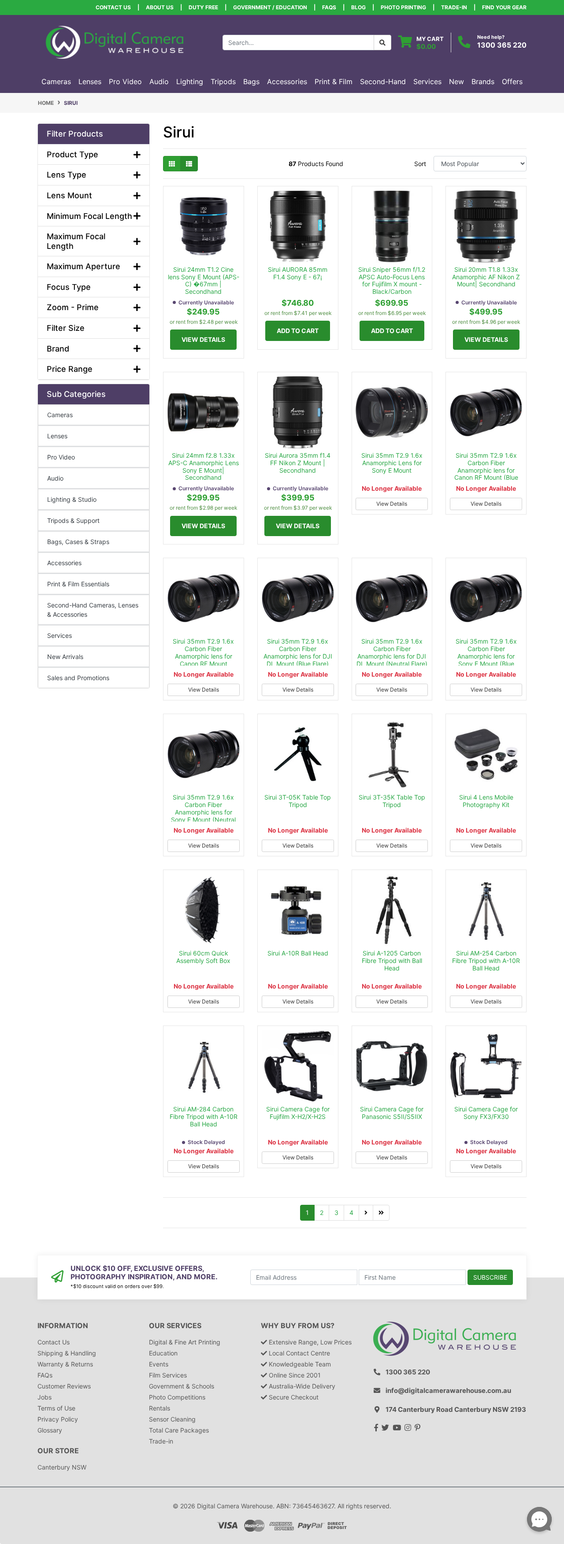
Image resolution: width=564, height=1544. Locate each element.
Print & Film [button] (333, 81)
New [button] (456, 81)
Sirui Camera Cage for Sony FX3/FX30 (486, 1112)
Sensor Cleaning (172, 1419)
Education (163, 1353)
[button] (94, 134)
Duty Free (203, 7)
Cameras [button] (56, 81)
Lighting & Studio (71, 499)
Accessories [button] (287, 81)
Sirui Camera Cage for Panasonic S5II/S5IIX (391, 1112)
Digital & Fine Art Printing (184, 1342)
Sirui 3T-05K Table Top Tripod (297, 800)
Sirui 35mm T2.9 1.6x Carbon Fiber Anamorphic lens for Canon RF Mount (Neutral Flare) (203, 655)
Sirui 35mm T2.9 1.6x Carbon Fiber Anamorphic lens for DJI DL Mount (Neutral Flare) (391, 652)
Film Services (168, 1375)
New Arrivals (65, 656)
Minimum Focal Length (89, 216)
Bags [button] (251, 81)
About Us (160, 7)
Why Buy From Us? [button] (297, 1326)
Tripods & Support (73, 520)
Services (59, 635)
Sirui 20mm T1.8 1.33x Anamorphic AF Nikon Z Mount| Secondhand (486, 277)
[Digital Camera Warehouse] (114, 41)
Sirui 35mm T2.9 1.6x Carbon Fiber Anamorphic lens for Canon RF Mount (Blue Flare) (486, 470)
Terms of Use (56, 1408)
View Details (203, 339)
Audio (55, 478)
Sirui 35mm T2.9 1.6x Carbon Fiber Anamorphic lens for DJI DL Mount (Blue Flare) (297, 652)
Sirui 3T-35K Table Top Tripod (392, 800)
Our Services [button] (175, 1326)
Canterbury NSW (61, 1467)
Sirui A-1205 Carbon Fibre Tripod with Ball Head (392, 960)
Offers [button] (512, 81)
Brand (58, 348)
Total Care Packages (179, 1430)
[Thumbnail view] (172, 163)
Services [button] (427, 81)
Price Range (70, 369)
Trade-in (161, 1441)
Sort (420, 163)
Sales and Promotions (78, 677)
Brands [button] (482, 81)
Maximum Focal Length (76, 241)
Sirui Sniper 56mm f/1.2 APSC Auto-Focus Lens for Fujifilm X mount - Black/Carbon (391, 280)
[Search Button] (382, 42)
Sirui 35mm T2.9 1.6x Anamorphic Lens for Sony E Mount (392, 463)
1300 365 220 (502, 45)
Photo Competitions (177, 1397)
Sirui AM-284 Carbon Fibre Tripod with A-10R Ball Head (203, 1116)
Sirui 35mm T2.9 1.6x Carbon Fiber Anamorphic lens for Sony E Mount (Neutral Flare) (203, 811)
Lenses (57, 436)
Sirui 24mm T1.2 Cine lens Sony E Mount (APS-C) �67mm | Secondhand (203, 280)
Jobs (44, 1397)
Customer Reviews (64, 1386)
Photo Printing (403, 7)
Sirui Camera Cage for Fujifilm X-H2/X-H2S (298, 1112)
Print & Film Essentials (78, 584)
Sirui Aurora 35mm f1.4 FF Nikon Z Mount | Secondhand (297, 463)
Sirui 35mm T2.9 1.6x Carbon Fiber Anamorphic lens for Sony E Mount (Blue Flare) (486, 655)
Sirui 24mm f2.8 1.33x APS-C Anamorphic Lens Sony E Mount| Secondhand (203, 466)
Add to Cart (298, 330)
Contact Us (113, 7)
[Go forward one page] (366, 1213)
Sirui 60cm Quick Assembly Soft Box (203, 956)
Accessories (64, 563)
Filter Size (66, 328)
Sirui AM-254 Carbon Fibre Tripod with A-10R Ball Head (486, 960)
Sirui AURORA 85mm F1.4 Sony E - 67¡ (297, 273)
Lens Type (66, 174)
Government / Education (270, 7)
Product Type (72, 154)
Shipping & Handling (66, 1353)
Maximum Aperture (83, 266)
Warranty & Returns (65, 1364)
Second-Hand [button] (383, 81)
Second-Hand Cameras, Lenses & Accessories (92, 609)
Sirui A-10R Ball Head (297, 953)
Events (158, 1364)
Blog (358, 7)
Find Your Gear (504, 7)
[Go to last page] (381, 1213)
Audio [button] (159, 81)
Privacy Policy (57, 1419)
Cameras (60, 414)
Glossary (49, 1430)
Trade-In (454, 7)
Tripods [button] (223, 81)
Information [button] (62, 1326)
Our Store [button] (58, 1451)
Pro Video (61, 457)
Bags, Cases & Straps (78, 541)
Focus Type (69, 287)
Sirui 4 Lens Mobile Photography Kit (486, 800)
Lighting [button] (189, 81)
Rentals (159, 1408)
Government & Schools (181, 1386)
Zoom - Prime (73, 307)
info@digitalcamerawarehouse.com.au (448, 1390)
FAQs (329, 7)
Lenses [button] (89, 81)
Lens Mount (69, 195)
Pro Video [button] (125, 81)
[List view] (189, 163)
